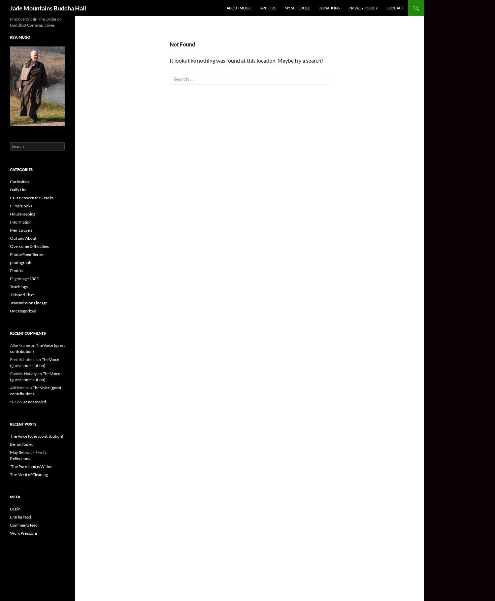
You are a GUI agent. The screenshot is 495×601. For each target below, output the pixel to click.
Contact (395, 8)
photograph (20, 262)
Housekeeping (22, 213)
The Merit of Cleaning (29, 474)
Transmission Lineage (28, 302)
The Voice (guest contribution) (36, 436)
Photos (16, 270)
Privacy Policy (363, 8)
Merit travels (21, 230)
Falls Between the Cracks (32, 197)
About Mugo (239, 8)
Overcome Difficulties (29, 246)
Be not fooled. (35, 401)
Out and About (23, 238)
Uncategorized (23, 310)
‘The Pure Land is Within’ (32, 466)
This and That (22, 294)
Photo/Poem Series (26, 254)
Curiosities (19, 181)
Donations (329, 8)
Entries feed (20, 517)
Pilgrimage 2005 (24, 278)
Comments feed (24, 525)
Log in (15, 508)
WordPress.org (23, 533)
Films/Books (21, 205)
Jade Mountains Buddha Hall (48, 8)
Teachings (19, 286)
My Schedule (297, 8)
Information (21, 222)
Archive (268, 8)
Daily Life (18, 189)
